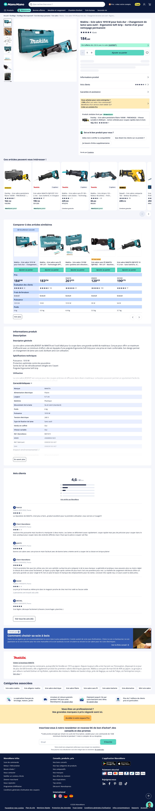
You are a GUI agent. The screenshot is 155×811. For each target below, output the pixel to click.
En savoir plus (99, 750)
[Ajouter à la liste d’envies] (147, 52)
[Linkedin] (104, 783)
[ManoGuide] (149, 805)
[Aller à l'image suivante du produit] (72, 50)
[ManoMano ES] (71, 796)
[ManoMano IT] (55, 796)
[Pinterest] (115, 783)
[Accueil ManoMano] (14, 4)
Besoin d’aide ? (9, 769)
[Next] (139, 317)
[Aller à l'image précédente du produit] (18, 50)
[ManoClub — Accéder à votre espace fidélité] (137, 4)
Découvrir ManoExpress (62, 786)
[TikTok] (126, 783)
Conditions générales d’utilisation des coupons (22, 790)
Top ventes (57, 783)
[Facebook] (109, 783)
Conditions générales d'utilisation (97, 808)
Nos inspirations (59, 779)
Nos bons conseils (60, 762)
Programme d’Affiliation (13, 786)
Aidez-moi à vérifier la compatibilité (96, 138)
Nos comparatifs (59, 769)
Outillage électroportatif (25, 16)
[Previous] (132, 317)
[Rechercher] (31, 4)
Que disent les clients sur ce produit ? (130, 138)
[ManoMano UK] (60, 796)
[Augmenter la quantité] (91, 52)
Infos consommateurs (121, 808)
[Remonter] (148, 796)
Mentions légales (43, 808)
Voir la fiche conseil (119, 645)
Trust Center (77, 808)
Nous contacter (9, 773)
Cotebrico (90, 152)
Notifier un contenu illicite (14, 776)
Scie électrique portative (42, 16)
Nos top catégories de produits (65, 766)
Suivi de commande (11, 762)
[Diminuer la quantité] (82, 52)
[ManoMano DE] (66, 796)
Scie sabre (55, 16)
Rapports (135, 808)
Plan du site (30, 808)
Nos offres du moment (61, 776)
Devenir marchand (11, 779)
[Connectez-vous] (144, 4)
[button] (115, 118)
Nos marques (58, 773)
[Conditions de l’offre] (148, 45)
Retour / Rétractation (12, 766)
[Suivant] (148, 214)
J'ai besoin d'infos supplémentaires (96, 143)
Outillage (13, 16)
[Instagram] (120, 783)
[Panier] (149, 4)
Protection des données (61, 808)
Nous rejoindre (9, 783)
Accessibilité (145, 808)
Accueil (6, 16)
